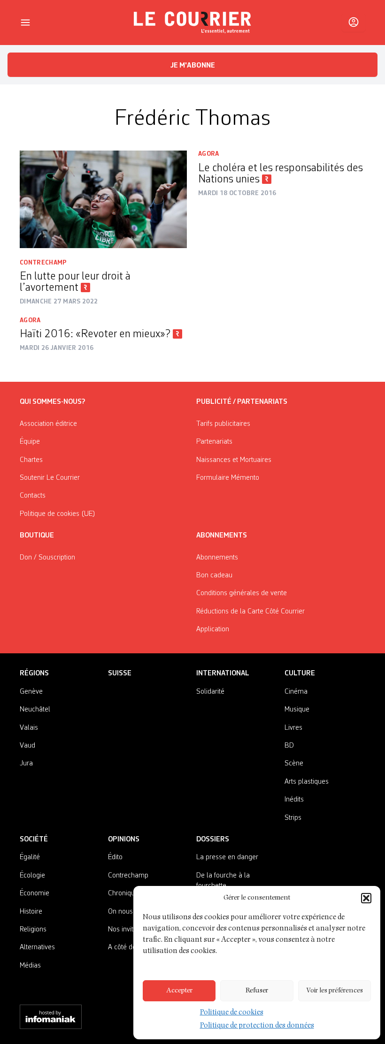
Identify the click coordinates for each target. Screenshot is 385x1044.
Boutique (37, 535)
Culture (300, 673)
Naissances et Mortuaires (233, 460)
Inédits (294, 799)
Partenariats (214, 442)
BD (289, 745)
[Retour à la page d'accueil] (192, 22)
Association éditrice (48, 424)
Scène (294, 763)
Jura (26, 763)
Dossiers (212, 839)
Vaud (27, 745)
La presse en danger (227, 857)
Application (212, 629)
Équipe (30, 442)
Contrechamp (43, 262)
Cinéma (296, 692)
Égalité (30, 857)
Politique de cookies (231, 1013)
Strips (293, 818)
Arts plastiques (307, 782)
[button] (366, 898)
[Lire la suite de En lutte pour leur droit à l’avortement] (103, 199)
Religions (33, 929)
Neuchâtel (35, 709)
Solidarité (210, 692)
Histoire (31, 911)
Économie (34, 893)
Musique (297, 709)
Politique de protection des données (257, 1026)
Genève (31, 692)
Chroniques (125, 893)
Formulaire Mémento (227, 478)
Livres (293, 728)
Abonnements (217, 557)
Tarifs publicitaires (223, 424)
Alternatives (37, 947)
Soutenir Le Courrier (50, 478)
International (222, 673)
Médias (30, 965)
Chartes (31, 460)
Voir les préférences (334, 990)
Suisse (119, 673)
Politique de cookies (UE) (57, 514)
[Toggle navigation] (25, 22)
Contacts (33, 495)
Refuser (257, 990)
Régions (34, 673)
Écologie (32, 875)
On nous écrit (127, 911)
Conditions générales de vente (241, 593)
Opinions (123, 839)
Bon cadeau (214, 575)
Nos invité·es (127, 929)
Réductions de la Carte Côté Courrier (250, 611)
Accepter (179, 990)
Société (34, 839)
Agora (208, 154)
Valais (29, 728)
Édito (115, 857)
